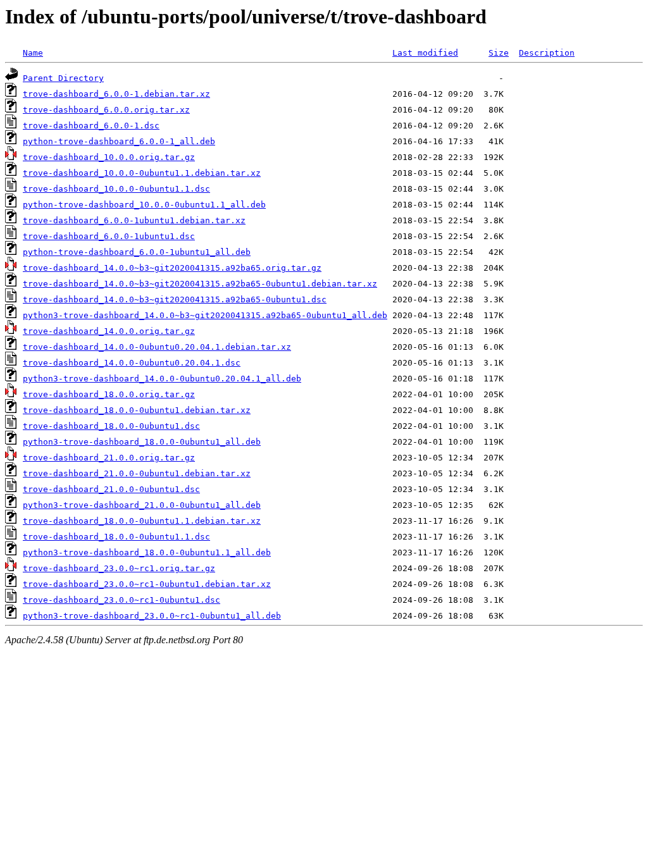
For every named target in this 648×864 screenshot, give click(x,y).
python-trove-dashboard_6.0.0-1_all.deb (119, 141)
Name (33, 53)
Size (499, 53)
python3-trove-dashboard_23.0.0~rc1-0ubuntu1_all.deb (152, 615)
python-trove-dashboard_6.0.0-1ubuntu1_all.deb (137, 252)
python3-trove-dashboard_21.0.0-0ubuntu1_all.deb (142, 505)
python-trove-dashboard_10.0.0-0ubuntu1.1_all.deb (144, 204)
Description (547, 53)
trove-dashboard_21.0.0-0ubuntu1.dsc (111, 489)
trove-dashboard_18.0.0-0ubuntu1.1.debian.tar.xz (142, 521)
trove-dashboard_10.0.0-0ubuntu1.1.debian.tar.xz (142, 173)
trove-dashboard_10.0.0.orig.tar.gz (109, 157)
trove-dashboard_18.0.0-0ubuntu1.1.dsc (116, 536)
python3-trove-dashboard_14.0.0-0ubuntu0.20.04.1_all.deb (162, 378)
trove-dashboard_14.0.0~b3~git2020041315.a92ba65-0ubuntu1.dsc (175, 299)
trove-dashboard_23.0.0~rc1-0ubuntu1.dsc (121, 600)
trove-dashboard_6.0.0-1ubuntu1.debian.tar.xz (134, 220)
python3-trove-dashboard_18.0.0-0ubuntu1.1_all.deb (147, 552)
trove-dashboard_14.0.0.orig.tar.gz (109, 331)
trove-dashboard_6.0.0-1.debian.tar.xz (116, 94)
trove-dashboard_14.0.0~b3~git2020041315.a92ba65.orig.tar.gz (172, 268)
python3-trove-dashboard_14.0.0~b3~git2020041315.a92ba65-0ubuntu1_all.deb (205, 315)
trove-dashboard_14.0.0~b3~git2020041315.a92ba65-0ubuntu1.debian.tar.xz (200, 283)
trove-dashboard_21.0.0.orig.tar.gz (109, 457)
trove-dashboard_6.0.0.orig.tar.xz (106, 109)
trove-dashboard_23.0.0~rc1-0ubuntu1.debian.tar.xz (147, 584)
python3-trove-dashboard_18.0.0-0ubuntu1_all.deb (142, 442)
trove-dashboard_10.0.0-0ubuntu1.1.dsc (116, 189)
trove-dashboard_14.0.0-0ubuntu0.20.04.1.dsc (131, 362)
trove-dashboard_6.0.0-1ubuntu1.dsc (109, 236)
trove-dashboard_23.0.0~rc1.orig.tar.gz (119, 568)
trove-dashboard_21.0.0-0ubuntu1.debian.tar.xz (137, 473)
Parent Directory (63, 78)
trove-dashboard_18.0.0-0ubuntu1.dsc (111, 426)
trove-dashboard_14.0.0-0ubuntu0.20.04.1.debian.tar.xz (157, 347)
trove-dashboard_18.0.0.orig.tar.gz (109, 394)
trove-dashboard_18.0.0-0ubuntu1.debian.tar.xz (137, 410)
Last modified (425, 53)
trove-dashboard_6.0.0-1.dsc (91, 125)
